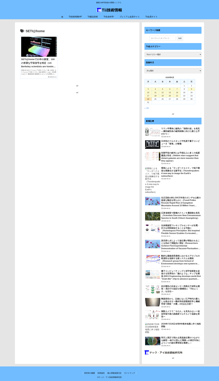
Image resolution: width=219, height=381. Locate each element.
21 (177, 96)
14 (177, 92)
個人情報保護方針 (114, 373)
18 (155, 96)
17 (148, 96)
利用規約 (101, 373)
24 (148, 99)
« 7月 (146, 108)
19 (163, 96)
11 (155, 92)
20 (170, 96)
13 (170, 92)
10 (148, 92)
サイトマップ (129, 373)
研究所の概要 (89, 373)
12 (163, 92)
